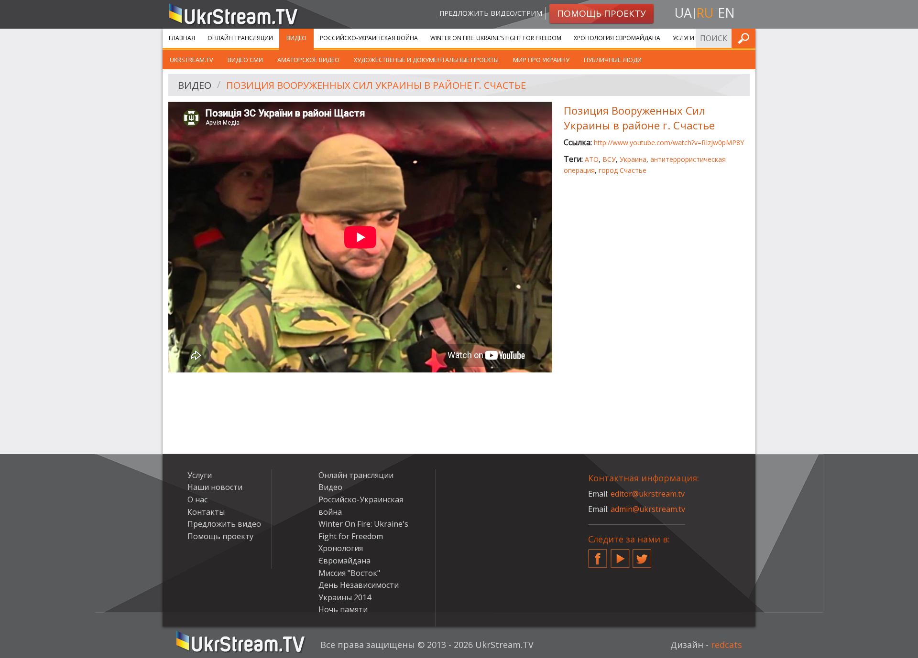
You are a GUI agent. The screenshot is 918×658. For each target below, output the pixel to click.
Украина (633, 159)
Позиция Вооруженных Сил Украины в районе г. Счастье (376, 85)
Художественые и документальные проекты (426, 59)
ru (704, 12)
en (726, 12)
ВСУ (609, 159)
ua (683, 12)
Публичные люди (613, 59)
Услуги (683, 38)
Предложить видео (224, 524)
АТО (592, 159)
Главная (182, 38)
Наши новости (214, 487)
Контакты (206, 512)
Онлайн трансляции (240, 38)
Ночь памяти (343, 609)
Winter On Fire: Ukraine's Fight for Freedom (495, 38)
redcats (726, 644)
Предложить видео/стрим (490, 12)
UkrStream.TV (191, 59)
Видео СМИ (245, 59)
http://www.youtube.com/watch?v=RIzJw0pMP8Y (669, 142)
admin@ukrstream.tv (648, 509)
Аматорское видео (308, 59)
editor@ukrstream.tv (648, 493)
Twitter (642, 555)
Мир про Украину (541, 59)
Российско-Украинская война (369, 38)
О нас (197, 499)
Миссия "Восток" (349, 573)
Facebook (597, 555)
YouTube (620, 555)
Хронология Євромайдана (617, 38)
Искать (745, 38)
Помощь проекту (220, 536)
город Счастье (622, 170)
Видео (296, 38)
